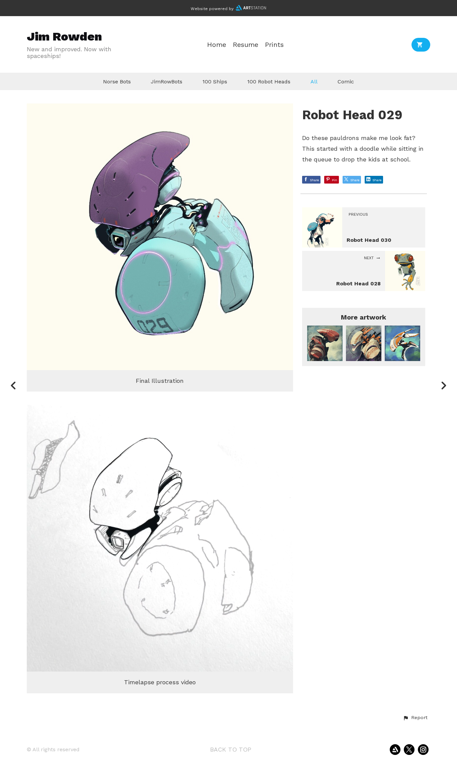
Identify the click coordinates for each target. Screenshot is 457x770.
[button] (415, 717)
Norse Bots (117, 81)
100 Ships (214, 81)
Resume (245, 45)
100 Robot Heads (268, 81)
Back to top (230, 749)
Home (216, 45)
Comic (346, 81)
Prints (274, 45)
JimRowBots (166, 81)
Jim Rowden (64, 36)
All (313, 81)
